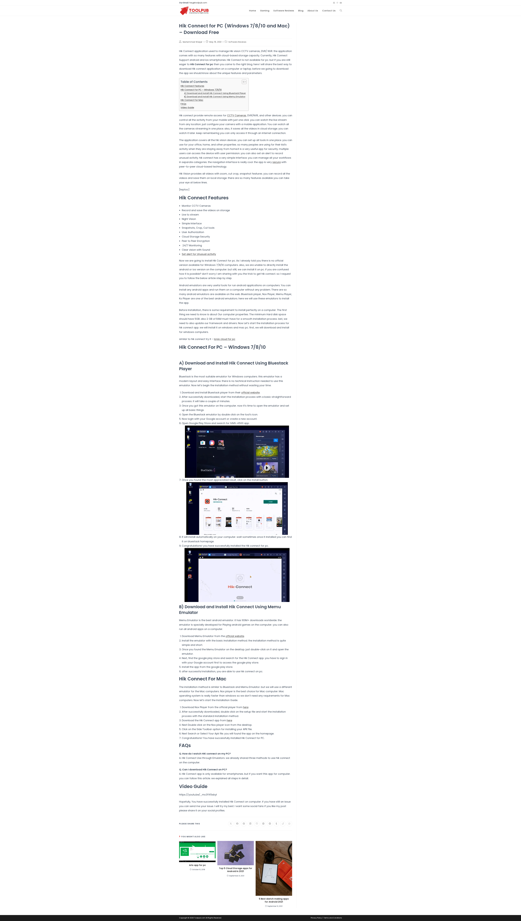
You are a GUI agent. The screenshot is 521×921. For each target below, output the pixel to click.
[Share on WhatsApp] (289, 823)
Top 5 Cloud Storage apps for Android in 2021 (235, 870)
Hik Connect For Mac (192, 100)
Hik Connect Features (192, 86)
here (245, 707)
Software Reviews (237, 42)
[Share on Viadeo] (283, 823)
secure (276, 162)
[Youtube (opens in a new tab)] (340, 2)
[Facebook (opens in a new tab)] (334, 2)
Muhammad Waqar (192, 42)
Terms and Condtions (333, 918)
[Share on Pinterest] (244, 823)
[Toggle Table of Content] (243, 82)
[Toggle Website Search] (341, 11)
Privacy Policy (316, 918)
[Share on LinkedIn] (250, 823)
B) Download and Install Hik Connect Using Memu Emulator (214, 96)
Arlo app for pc (197, 865)
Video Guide (187, 107)
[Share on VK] (263, 823)
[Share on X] (231, 823)
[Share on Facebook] (237, 823)
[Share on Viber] (257, 823)
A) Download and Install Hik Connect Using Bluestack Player (215, 93)
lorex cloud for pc (224, 339)
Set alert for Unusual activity (199, 254)
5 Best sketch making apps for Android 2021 (274, 900)
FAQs (183, 103)
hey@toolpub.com (198, 2)
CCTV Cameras (236, 115)
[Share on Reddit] (270, 823)
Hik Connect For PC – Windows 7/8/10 (201, 89)
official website (250, 392)
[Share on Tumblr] (276, 823)
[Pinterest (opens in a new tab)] (337, 2)
